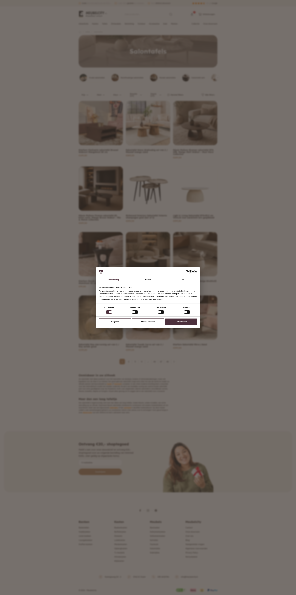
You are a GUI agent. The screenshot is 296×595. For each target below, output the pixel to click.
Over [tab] (183, 279)
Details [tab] (148, 279)
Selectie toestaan (148, 322)
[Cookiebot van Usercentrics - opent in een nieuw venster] (187, 271)
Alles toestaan (181, 322)
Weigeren (115, 322)
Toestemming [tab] (113, 280)
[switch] (135, 312)
